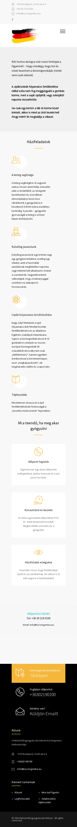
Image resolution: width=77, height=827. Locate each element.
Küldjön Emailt (44, 713)
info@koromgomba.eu (28, 13)
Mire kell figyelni (50, 792)
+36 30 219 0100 (24, 9)
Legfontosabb (22, 798)
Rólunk (18, 792)
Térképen (39, 675)
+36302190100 (43, 694)
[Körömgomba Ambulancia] (36, 35)
